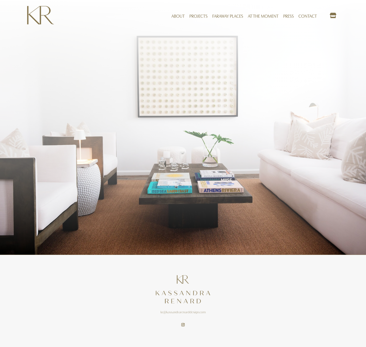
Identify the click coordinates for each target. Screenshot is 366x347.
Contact (307, 16)
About (178, 16)
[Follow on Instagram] (183, 324)
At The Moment (263, 16)
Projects (198, 16)
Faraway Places (227, 16)
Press (288, 16)
